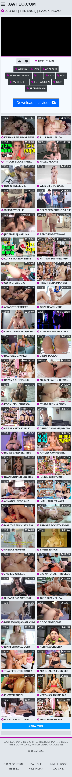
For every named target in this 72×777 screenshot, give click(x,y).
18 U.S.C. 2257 (36, 750)
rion (59, 82)
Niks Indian (36, 768)
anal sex (51, 69)
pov (62, 75)
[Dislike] (26, 61)
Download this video (34, 102)
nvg (36, 69)
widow (22, 69)
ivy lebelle (19, 82)
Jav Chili (58, 768)
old (50, 75)
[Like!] (19, 61)
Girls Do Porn (13, 764)
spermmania (37, 88)
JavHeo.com (22, 4)
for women (41, 82)
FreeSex (13, 768)
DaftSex (36, 764)
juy (39, 75)
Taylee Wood (58, 764)
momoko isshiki (20, 75)
